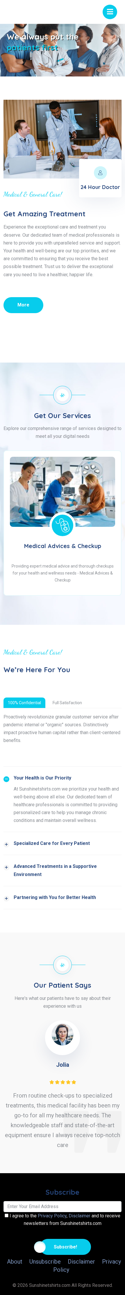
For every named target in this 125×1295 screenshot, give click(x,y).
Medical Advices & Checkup (62, 546)
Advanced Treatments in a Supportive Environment (55, 870)
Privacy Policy (52, 1216)
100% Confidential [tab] (24, 702)
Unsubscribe (45, 1261)
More (23, 305)
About (14, 1261)
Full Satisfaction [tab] (67, 702)
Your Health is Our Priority (42, 778)
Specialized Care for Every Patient (52, 843)
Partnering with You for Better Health (55, 897)
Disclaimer (79, 1216)
